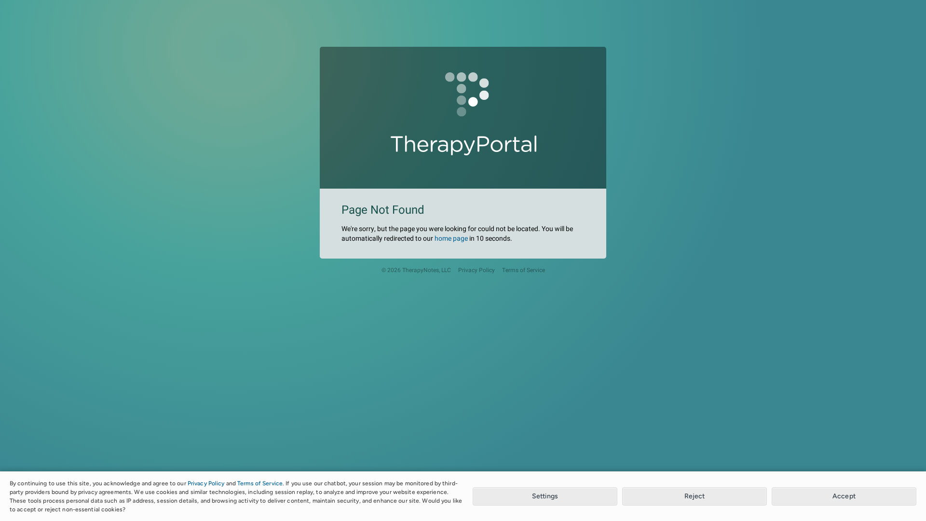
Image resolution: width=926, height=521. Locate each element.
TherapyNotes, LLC (426, 270)
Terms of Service (523, 270)
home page (451, 238)
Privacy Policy (476, 270)
